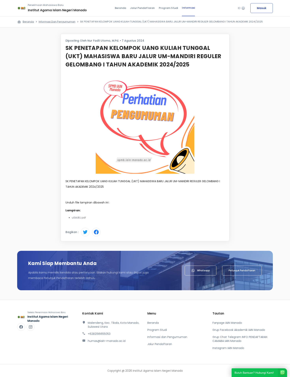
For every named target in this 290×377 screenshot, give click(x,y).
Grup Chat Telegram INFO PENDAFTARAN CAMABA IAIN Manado (239, 339)
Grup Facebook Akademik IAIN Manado (238, 330)
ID (241, 8)
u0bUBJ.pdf (79, 217)
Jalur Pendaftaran (142, 8)
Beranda (120, 8)
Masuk (261, 8)
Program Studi (168, 8)
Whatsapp (203, 270)
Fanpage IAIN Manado (227, 323)
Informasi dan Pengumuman (57, 21)
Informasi (188, 8)
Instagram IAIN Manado (228, 348)
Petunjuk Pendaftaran (242, 270)
